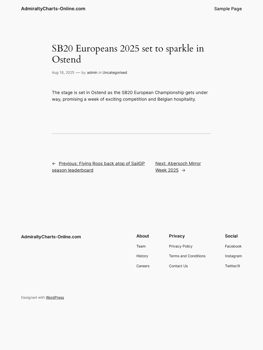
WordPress (55, 297)
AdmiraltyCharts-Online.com (53, 8)
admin (92, 72)
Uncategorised (114, 72)
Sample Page (228, 8)
